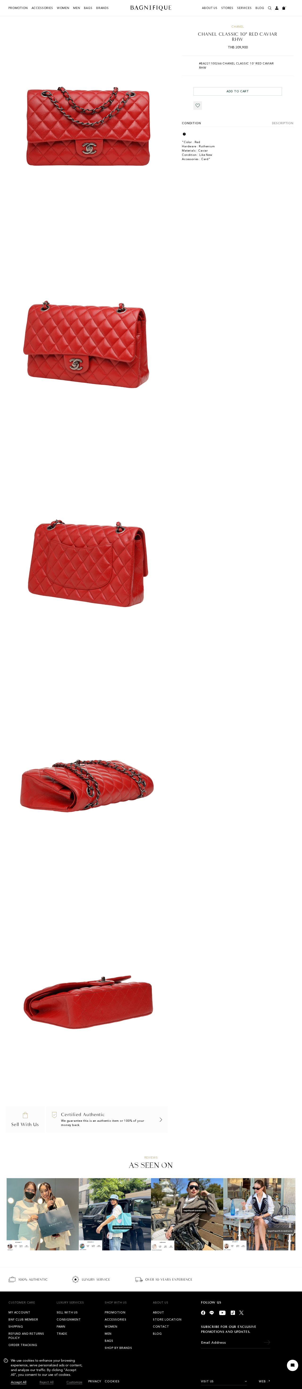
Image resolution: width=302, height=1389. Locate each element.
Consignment (69, 1319)
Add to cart (237, 91)
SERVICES (244, 8)
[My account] (276, 8)
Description (283, 123)
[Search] (269, 8)
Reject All (47, 1382)
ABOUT (158, 1312)
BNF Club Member (23, 1319)
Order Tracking (22, 1345)
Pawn (61, 1326)
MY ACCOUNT (19, 1312)
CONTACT (161, 1326)
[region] (43, 1371)
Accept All (18, 1382)
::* (268, 1381)
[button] (197, 105)
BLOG (260, 8)
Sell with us (67, 1312)
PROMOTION (18, 8)
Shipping (15, 1326)
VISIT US (207, 1381)
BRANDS (102, 8)
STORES (227, 8)
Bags (88, 8)
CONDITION (191, 123)
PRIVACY (94, 1381)
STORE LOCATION (167, 1319)
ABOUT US (210, 8)
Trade (62, 1333)
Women (63, 8)
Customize (74, 1382)
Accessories (42, 8)
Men (76, 8)
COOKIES (112, 1381)
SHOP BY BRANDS (118, 1348)
